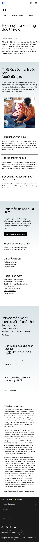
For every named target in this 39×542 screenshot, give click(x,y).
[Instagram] (11, 527)
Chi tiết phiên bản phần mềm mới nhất (16, 284)
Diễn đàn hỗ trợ (9, 286)
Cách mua (5, 509)
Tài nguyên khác (9, 293)
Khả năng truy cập (23, 531)
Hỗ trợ (3, 514)
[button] (19, 406)
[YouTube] (15, 527)
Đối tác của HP (6, 519)
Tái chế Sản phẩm (11, 531)
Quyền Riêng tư (6, 532)
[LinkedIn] (2, 527)
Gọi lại (3, 531)
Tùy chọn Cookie (22, 534)
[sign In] (31, 3)
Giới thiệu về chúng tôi (8, 504)
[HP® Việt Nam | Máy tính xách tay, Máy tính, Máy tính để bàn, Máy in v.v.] (4, 3)
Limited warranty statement (9, 534)
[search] (26, 3)
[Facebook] (7, 527)
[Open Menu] (36, 3)
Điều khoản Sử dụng (17, 532)
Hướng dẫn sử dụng (10, 291)
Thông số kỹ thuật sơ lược (12, 288)
